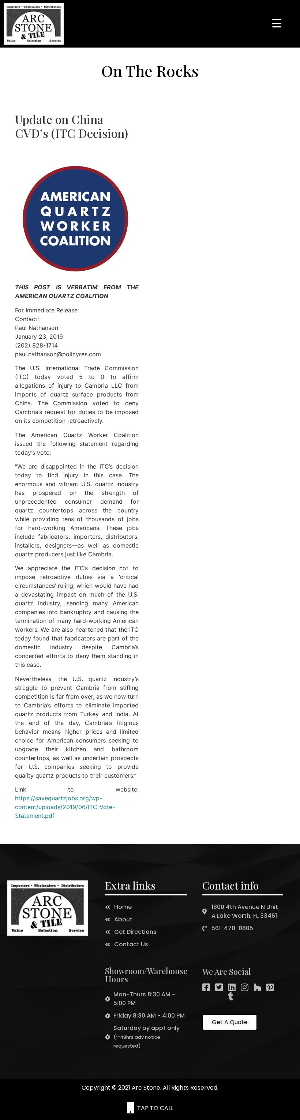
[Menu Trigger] (276, 23)
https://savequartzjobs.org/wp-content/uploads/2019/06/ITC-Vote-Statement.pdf (65, 806)
